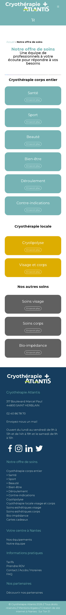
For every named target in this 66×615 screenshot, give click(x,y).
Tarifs (10, 562)
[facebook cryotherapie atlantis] (10, 451)
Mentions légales (29, 607)
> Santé (11, 475)
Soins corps (33, 323)
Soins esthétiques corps (23, 511)
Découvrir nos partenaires (24, 592)
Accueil (10, 42)
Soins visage (33, 301)
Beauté (33, 137)
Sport (33, 115)
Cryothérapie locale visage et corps (30, 503)
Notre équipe (15, 543)
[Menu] (58, 6)
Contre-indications (33, 203)
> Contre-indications (20, 495)
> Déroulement (17, 491)
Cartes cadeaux (17, 519)
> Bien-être (14, 487)
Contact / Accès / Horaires (24, 570)
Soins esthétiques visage (23, 507)
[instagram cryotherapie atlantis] (18, 451)
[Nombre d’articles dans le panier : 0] (33, 20)
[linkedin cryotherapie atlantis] (29, 451)
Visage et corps (33, 265)
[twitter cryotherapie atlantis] (39, 451)
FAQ (9, 574)
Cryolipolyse (33, 242)
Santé (33, 93)
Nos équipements (19, 539)
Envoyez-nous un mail (21, 421)
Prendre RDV (15, 566)
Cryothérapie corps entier (24, 471)
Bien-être (33, 159)
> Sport (11, 479)
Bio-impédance (33, 345)
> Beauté (12, 483)
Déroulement (33, 181)
